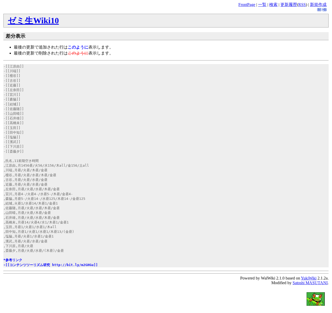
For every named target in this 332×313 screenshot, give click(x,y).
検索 (273, 4)
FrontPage (246, 4)
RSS (302, 4)
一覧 (262, 4)
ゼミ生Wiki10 (33, 20)
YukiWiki (308, 278)
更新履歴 (288, 4)
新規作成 (318, 4)
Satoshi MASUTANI (310, 283)
